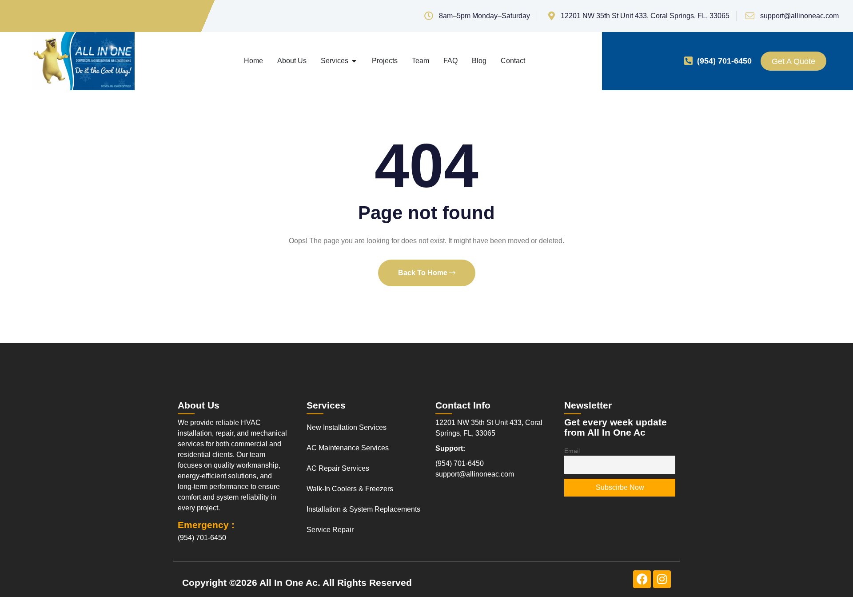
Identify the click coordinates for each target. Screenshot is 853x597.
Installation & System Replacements (363, 509)
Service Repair (330, 529)
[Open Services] (354, 61)
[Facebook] (642, 579)
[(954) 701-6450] (688, 61)
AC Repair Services (338, 468)
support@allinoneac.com (474, 474)
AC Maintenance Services (348, 448)
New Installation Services (347, 427)
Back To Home (423, 272)
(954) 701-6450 (724, 60)
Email (572, 450)
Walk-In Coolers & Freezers (350, 489)
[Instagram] (662, 579)
